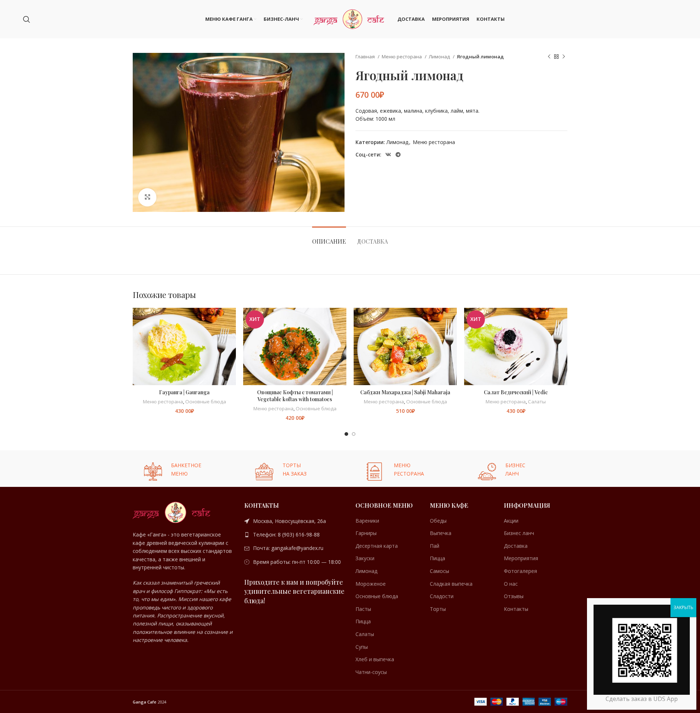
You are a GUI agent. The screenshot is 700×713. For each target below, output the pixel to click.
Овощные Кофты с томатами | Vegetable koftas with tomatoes (295, 396)
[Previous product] (549, 57)
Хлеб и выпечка (374, 659)
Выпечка (440, 533)
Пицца (363, 621)
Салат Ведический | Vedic (516, 392)
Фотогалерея (520, 570)
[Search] (26, 19)
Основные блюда (205, 401)
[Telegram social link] (398, 154)
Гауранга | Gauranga (184, 392)
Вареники (367, 520)
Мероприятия (521, 558)
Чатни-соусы (371, 672)
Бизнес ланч (519, 533)
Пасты (363, 608)
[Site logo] (350, 18)
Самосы (439, 570)
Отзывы (514, 596)
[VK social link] (388, 154)
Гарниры (366, 533)
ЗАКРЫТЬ (683, 607)
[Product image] (405, 346)
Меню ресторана (402, 56)
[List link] (294, 521)
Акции (511, 520)
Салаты (537, 401)
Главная (365, 56)
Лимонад (440, 56)
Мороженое (370, 583)
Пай (434, 545)
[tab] (329, 237)
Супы (361, 646)
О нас (511, 583)
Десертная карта (376, 545)
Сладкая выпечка (451, 583)
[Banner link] (183, 468)
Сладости (442, 596)
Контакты (516, 608)
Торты (438, 608)
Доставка (516, 545)
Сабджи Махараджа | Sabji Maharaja (405, 392)
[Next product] (563, 57)
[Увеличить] (147, 197)
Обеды (438, 520)
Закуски (364, 558)
